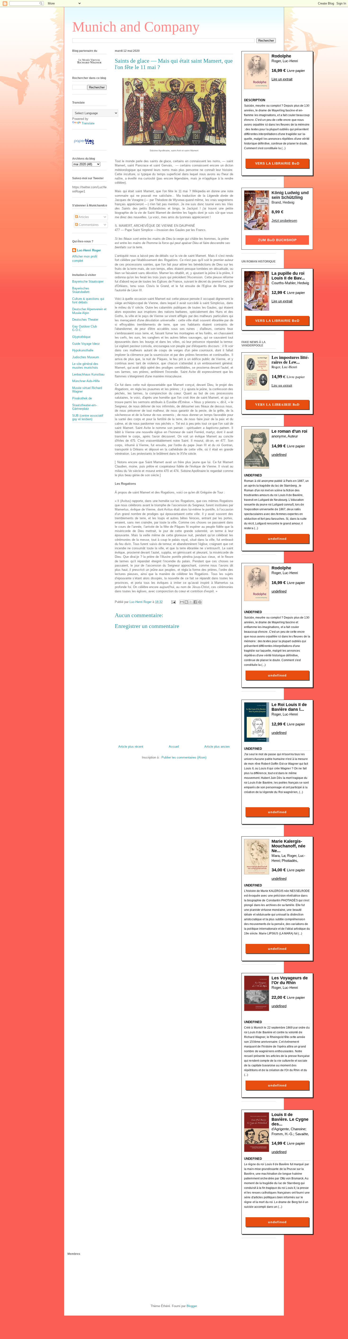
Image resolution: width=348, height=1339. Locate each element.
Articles (83, 217)
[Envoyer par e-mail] (181, 602)
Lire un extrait (282, 79)
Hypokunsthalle (82, 350)
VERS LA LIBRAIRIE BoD (277, 163)
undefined (279, 455)
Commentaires (88, 225)
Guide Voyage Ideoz (86, 343)
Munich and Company (136, 27)
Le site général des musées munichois (85, 365)
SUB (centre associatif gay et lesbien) (87, 417)
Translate (88, 123)
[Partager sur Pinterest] (199, 602)
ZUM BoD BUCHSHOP (277, 240)
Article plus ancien (217, 746)
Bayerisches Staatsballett (80, 290)
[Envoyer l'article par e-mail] (173, 602)
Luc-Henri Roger (89, 250)
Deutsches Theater (85, 319)
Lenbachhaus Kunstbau (88, 374)
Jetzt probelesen (284, 220)
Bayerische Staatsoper (87, 281)
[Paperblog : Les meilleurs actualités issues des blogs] (84, 144)
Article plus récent (130, 746)
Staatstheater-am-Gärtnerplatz (84, 407)
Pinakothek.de (82, 398)
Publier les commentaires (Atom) (183, 757)
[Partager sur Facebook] (195, 602)
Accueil (174, 746)
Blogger (192, 1306)
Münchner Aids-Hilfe (86, 381)
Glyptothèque (81, 337)
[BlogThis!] (186, 602)
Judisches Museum (85, 357)
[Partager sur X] (190, 602)
